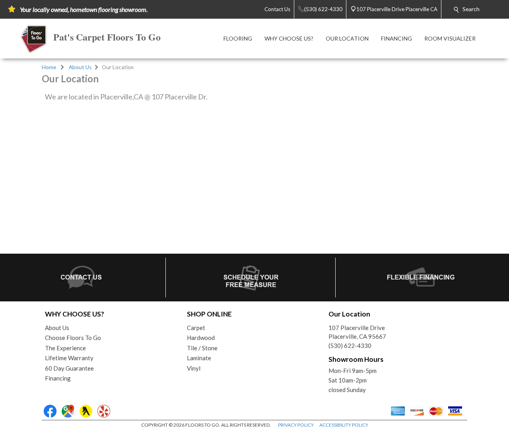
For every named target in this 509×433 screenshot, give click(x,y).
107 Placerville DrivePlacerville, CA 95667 (357, 332)
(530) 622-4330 (349, 345)
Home (49, 67)
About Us (80, 67)
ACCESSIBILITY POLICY (343, 425)
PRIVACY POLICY (296, 425)
